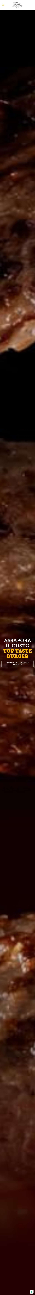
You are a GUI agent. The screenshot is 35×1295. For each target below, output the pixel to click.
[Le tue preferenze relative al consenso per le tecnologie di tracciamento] (32, 1292)
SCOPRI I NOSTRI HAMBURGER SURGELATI (17, 664)
